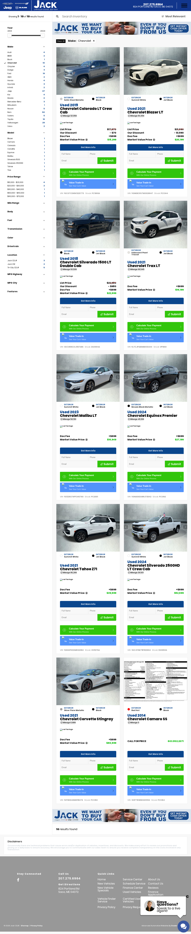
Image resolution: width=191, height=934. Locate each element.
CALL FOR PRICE (136, 741)
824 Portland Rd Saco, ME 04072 (153, 7)
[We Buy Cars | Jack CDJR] (121, 28)
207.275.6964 (153, 4)
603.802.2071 (176, 741)
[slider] (9, 35)
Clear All (61, 41)
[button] (117, 70)
